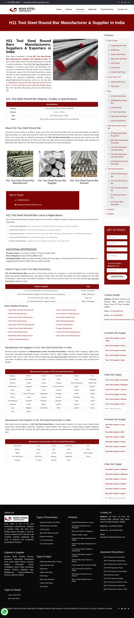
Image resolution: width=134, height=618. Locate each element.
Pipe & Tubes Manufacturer (66, 310)
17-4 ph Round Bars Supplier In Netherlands (82, 550)
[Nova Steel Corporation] (19, 9)
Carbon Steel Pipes (118, 72)
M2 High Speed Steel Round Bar (119, 134)
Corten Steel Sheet (118, 82)
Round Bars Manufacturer (65, 317)
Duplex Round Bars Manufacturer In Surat (84, 544)
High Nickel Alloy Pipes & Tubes (51, 561)
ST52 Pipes (115, 63)
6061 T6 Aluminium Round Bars (114, 585)
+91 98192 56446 (115, 526)
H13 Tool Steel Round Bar (119, 189)
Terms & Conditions (97, 608)
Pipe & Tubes (113, 41)
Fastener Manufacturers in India (82, 522)
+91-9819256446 (116, 311)
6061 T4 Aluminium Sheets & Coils (115, 582)
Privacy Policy (83, 608)
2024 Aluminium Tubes (111, 575)
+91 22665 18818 (13, 2)
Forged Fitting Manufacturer (18, 339)
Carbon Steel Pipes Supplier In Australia (82, 555)
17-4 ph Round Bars (118, 112)
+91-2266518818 (116, 315)
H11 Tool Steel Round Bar (119, 182)
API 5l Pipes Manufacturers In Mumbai (82, 575)
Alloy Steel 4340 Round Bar (49, 533)
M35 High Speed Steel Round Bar (119, 141)
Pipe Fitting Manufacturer (65, 321)
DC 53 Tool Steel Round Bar (117, 203)
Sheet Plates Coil (114, 77)
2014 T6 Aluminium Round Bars (114, 557)
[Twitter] (122, 2)
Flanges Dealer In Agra (79, 535)
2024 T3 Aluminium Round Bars (114, 561)
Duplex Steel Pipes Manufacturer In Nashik (84, 539)
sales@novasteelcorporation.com (36, 2)
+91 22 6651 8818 (116, 530)
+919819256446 (23, 200)
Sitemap (109, 608)
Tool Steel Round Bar (116, 169)
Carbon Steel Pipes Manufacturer (20, 328)
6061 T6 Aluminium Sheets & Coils (115, 589)
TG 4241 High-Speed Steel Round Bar (24, 85)
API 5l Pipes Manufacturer (18, 332)
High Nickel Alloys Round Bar (50, 522)
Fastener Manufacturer (64, 325)
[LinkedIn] (125, 2)
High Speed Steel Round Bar (117, 127)
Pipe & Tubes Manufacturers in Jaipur (82, 580)
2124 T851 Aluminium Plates (113, 578)
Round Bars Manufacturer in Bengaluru (81, 527)
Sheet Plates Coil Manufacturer (67, 314)
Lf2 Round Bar (116, 107)
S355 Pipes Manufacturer (17, 314)
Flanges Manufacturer (64, 328)
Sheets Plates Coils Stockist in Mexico (82, 560)
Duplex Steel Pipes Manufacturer (20, 317)
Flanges (111, 214)
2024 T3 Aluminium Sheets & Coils (115, 564)
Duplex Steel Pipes (118, 54)
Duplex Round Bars (118, 121)
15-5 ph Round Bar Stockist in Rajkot (82, 569)
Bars (109, 91)
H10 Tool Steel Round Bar (119, 175)
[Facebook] (119, 2)
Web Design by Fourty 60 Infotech (64, 608)
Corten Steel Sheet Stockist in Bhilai (84, 565)
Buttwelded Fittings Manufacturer (20, 336)
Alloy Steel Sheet (13, 598)
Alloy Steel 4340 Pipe (119, 59)
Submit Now (117, 276)
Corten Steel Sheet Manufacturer (68, 332)
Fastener (111, 209)
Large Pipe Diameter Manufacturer (21, 310)
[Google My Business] (128, 2)
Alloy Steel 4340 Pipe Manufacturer (21, 325)
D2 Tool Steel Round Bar (118, 196)
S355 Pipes (115, 50)
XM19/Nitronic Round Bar (17, 83)
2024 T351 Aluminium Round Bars (115, 571)
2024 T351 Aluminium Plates (113, 568)
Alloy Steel (115, 86)
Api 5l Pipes (115, 68)
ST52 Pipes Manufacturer (17, 321)
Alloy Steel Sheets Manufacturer (68, 336)
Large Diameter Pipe (118, 46)
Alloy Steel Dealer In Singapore (82, 531)
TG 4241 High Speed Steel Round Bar (119, 148)
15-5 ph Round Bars (118, 96)
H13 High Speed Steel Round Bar (119, 162)
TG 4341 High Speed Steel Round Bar (119, 155)
